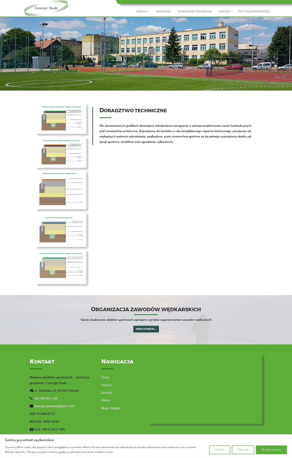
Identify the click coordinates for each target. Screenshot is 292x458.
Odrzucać (243, 449)
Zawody (107, 392)
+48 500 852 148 (44, 398)
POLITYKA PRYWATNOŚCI (254, 11)
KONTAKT (225, 11)
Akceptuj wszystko (271, 449)
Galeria (106, 385)
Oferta (105, 400)
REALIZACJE (163, 11)
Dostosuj (219, 449)
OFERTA (141, 11)
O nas (105, 377)
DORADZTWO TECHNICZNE (195, 11)
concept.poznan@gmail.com (54, 406)
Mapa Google (110, 408)
